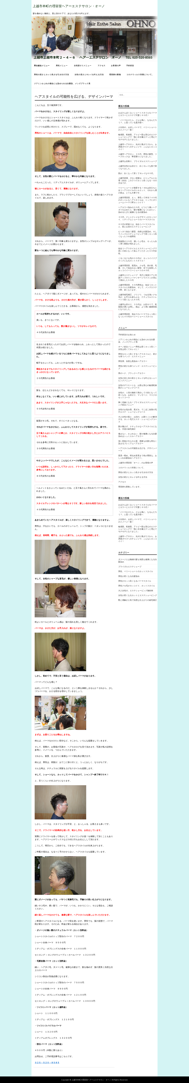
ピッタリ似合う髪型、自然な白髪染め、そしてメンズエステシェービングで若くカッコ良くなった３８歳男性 (137, 234)
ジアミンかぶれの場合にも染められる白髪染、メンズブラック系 (62, 83)
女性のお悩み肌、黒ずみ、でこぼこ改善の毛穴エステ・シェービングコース (137, 410)
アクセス (101, 65)
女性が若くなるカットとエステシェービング (137, 595)
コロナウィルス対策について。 (140, 74)
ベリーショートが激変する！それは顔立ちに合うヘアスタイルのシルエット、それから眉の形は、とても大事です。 (137, 190)
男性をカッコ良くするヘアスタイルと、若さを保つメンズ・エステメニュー (137, 355)
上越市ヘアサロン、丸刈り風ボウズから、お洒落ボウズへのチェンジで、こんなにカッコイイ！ (137, 146)
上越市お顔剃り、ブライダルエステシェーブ (137, 161)
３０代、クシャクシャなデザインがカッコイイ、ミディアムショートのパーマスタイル (137, 218)
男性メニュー (62, 65)
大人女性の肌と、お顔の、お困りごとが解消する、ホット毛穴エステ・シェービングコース (137, 419)
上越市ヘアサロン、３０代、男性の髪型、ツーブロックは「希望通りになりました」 (137, 155)
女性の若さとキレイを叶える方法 (89, 74)
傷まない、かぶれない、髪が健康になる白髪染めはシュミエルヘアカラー (137, 435)
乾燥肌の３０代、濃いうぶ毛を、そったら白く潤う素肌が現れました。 (137, 242)
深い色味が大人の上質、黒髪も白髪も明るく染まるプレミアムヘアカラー (137, 442)
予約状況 (130, 65)
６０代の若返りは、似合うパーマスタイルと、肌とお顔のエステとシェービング (136, 225)
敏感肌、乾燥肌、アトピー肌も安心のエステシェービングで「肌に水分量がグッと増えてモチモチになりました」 (137, 137)
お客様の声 (116, 65)
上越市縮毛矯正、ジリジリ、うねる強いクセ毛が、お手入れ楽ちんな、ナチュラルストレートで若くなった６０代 (137, 297)
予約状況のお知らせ (127, 334)
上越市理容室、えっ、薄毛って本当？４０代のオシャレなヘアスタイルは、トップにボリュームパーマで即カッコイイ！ (137, 200)
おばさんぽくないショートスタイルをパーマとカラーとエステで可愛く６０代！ (137, 114)
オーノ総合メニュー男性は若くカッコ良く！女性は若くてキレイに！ (137, 347)
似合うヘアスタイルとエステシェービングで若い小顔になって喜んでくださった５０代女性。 (137, 251)
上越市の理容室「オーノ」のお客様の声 (135, 462)
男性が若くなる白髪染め (129, 576)
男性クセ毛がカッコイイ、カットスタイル (136, 585)
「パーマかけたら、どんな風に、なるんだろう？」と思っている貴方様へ (137, 121)
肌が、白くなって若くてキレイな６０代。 (136, 173)
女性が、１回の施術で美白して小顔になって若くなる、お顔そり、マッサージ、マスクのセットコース (137, 395)
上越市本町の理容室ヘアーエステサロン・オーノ (69, 6)
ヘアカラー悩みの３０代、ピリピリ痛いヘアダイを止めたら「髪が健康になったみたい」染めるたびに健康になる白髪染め (137, 209)
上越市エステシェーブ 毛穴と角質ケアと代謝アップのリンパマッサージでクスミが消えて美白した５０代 (137, 277)
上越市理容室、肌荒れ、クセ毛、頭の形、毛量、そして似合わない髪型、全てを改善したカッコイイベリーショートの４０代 (137, 268)
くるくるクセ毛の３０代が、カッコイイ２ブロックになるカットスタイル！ (137, 259)
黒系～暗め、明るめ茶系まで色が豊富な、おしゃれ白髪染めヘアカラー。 (137, 456)
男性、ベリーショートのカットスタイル (135, 571)
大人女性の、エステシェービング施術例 (135, 590)
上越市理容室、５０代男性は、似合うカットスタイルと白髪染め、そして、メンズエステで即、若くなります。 (137, 287)
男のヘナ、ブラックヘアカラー (131, 373)
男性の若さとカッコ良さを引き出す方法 (51, 74)
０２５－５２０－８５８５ (47, 1062)
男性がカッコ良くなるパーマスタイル (134, 581)
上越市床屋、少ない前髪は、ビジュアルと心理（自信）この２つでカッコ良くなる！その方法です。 (137, 180)
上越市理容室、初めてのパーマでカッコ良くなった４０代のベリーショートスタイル (137, 315)
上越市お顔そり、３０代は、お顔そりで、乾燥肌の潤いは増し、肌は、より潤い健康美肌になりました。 (137, 306)
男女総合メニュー (42, 65)
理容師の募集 (115, 74)
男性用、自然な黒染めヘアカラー (132, 361)
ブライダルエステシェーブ (129, 566)
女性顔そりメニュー (82, 65)
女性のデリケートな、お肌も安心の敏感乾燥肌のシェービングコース (137, 386)
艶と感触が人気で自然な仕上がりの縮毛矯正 (137, 600)
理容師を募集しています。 (129, 486)
